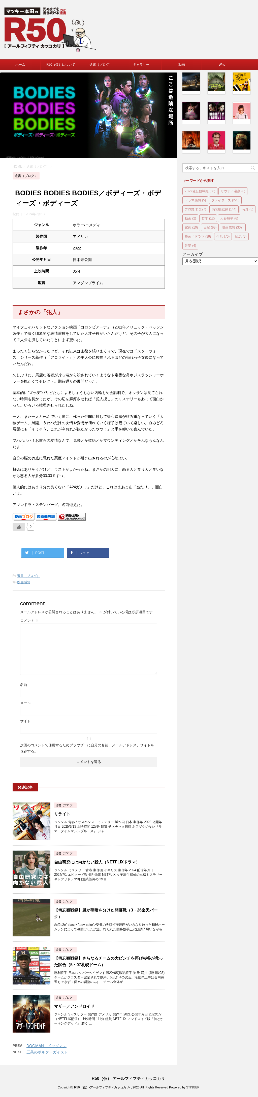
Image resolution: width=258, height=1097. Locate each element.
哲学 (208, 218)
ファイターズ (225, 200)
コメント (29, 620)
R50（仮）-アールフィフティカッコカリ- (129, 1078)
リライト (62, 814)
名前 (23, 685)
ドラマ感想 (195, 200)
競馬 (240, 236)
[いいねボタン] (19, 527)
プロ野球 (195, 209)
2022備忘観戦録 (200, 191)
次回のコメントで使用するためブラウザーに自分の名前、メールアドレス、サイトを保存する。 (87, 748)
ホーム (20, 64)
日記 (209, 227)
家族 (191, 227)
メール (25, 703)
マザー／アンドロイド (74, 1006)
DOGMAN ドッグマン (46, 1046)
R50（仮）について (60, 64)
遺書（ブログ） (100, 64)
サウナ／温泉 (233, 191)
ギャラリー (141, 64)
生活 (223, 236)
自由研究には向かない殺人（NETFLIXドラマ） (97, 862)
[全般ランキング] (72, 518)
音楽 (190, 245)
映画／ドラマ (198, 236)
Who (222, 64)
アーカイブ (192, 254)
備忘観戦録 (224, 209)
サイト (25, 721)
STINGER (193, 1087)
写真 (247, 209)
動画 (181, 64)
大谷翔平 (229, 218)
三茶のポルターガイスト (47, 1052)
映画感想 (23, 582)
